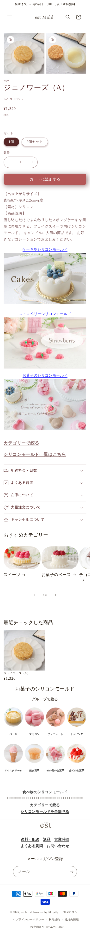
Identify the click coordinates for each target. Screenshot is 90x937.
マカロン (34, 734)
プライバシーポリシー (30, 919)
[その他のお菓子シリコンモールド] (55, 763)
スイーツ (12, 574)
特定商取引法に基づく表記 (47, 926)
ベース (13, 734)
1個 (11, 142)
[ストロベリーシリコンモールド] (45, 343)
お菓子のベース (56, 574)
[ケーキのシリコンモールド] (13, 726)
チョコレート (55, 734)
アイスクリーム (13, 770)
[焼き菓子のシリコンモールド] (34, 763)
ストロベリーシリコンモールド (45, 314)
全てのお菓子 (76, 770)
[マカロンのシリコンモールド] (34, 726)
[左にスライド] (34, 595)
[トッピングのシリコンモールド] (76, 726)
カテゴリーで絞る (45, 805)
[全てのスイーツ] (76, 763)
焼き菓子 (34, 770)
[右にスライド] (55, 595)
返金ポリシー (71, 912)
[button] (9, 17)
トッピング (76, 734)
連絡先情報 (72, 919)
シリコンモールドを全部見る (45, 811)
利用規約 (54, 919)
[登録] (71, 871)
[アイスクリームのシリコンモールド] (13, 763)
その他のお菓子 (55, 770)
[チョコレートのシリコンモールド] (55, 726)
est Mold (26, 912)
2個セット (35, 142)
